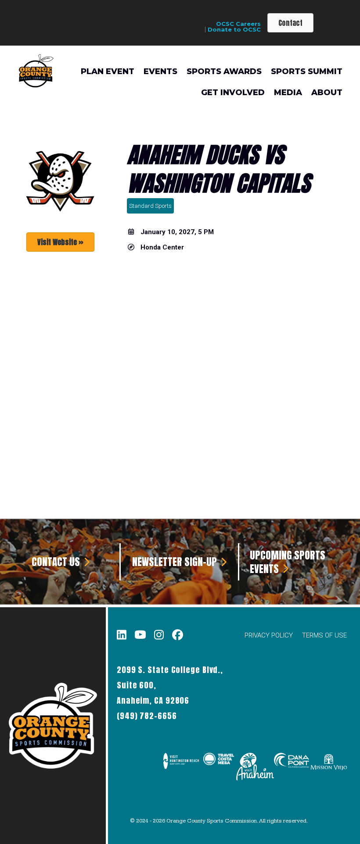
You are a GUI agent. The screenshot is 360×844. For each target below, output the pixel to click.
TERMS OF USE (324, 635)
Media (288, 92)
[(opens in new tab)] (181, 766)
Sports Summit (306, 71)
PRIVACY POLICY (269, 635)
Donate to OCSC (234, 29)
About (326, 92)
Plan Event (107, 71)
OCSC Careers (238, 24)
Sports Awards (224, 71)
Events (160, 71)
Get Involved (233, 92)
